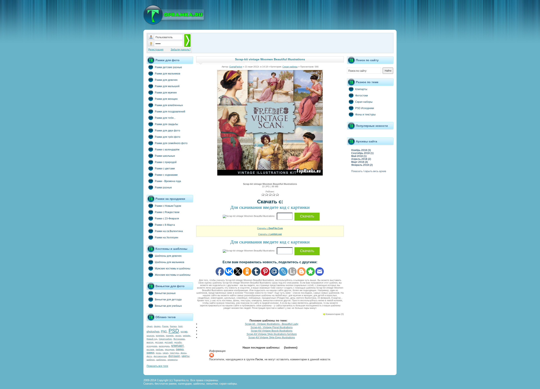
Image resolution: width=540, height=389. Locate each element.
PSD (174, 331)
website (186, 335)
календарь (164, 346)
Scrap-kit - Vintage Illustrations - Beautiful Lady (271, 324)
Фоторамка (179, 339)
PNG (164, 331)
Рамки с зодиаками (166, 174)
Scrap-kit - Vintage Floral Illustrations (272, 327)
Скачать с (270, 228)
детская (159, 342)
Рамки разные (163, 187)
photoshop (153, 331)
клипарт (177, 345)
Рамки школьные (165, 155)
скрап (165, 353)
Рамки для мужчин (166, 92)
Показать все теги (157, 366)
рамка (180, 349)
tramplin (170, 335)
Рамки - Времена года (168, 181)
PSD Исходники (364, 108)
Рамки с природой (166, 162)
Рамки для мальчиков (167, 73)
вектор (150, 342)
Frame (165, 326)
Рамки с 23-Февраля (167, 218)
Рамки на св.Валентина (169, 231)
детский (169, 342)
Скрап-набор (165, 339)
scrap (184, 331)
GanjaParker (235, 66)
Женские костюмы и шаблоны (172, 274)
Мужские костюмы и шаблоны (172, 268)
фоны (183, 353)
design (157, 326)
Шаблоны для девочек (168, 255)
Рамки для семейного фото (171, 143)
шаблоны (161, 359)
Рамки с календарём (167, 149)
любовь (159, 349)
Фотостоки (361, 95)
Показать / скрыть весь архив (368, 171)
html (180, 326)
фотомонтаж (160, 356)
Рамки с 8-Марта (165, 224)
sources (150, 335)
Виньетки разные (165, 293)
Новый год (152, 339)
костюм (150, 349)
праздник (169, 349)
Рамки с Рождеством (167, 212)
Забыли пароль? (181, 49)
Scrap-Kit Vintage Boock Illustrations (271, 330)
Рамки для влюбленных (169, 105)
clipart (149, 326)
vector (178, 335)
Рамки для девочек (166, 79)
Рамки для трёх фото (167, 136)
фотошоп (174, 356)
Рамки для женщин (166, 98)
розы (158, 353)
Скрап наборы (290, 66)
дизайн (178, 342)
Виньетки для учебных (168, 305)
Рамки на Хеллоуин (166, 237)
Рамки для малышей (167, 86)
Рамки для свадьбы (166, 124)
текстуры (174, 353)
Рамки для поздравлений (170, 111)
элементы (172, 359)
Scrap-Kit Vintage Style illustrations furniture (272, 334)
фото (149, 356)
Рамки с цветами (165, 168)
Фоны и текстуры (365, 114)
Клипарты (361, 89)
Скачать (307, 216)
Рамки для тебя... (165, 117)
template (160, 335)
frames (173, 326)
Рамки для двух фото (167, 130)
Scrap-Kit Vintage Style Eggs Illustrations (271, 337)
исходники (152, 346)
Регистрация (155, 49)
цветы (185, 356)
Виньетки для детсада (168, 299)
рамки (150, 352)
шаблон (151, 359)
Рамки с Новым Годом (168, 205)
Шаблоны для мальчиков (169, 262)
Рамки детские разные (168, 67)
